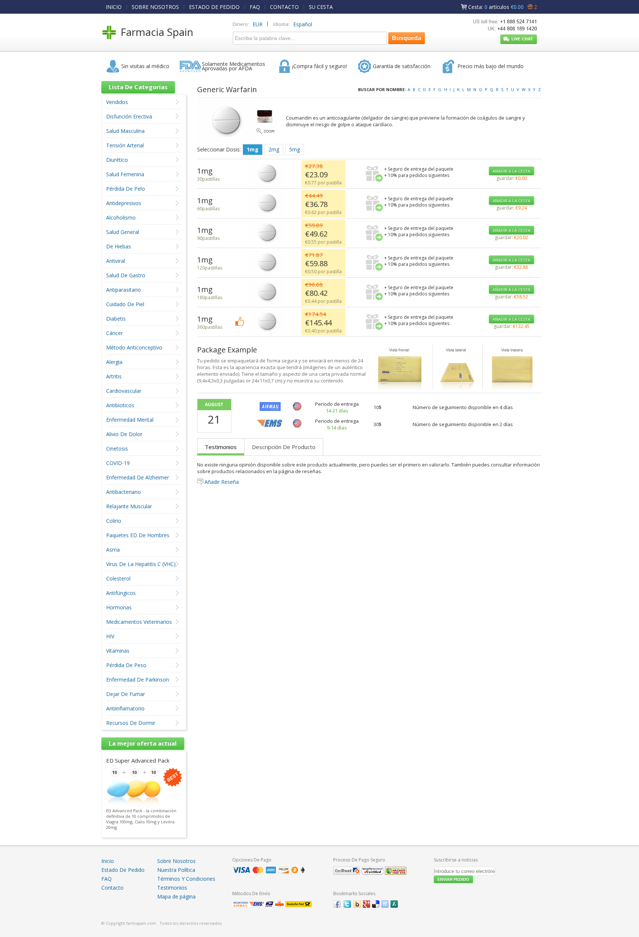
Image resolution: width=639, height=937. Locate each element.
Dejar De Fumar (125, 693)
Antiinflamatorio (125, 708)
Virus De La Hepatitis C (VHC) (141, 564)
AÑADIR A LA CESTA (511, 171)
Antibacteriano (123, 491)
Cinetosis (117, 448)
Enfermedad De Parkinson (137, 679)
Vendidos (117, 102)
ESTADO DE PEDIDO (214, 6)
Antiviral (115, 260)
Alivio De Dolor (124, 434)
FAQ (255, 6)
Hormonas (119, 607)
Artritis (114, 376)
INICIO (114, 6)
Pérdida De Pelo (125, 188)
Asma (113, 549)
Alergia (114, 361)
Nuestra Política (176, 869)
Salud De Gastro (125, 275)
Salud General (122, 231)
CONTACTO (284, 6)
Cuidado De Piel (125, 304)
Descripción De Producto (283, 447)
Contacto (112, 887)
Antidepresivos (123, 203)
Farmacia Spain (157, 32)
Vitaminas (117, 650)
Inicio (107, 860)
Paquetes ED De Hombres (137, 535)
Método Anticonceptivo (134, 347)
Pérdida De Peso (126, 665)
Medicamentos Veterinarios (139, 621)
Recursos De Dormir (130, 722)
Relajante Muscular (129, 506)
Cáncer (114, 333)
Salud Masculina (125, 130)
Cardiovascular (123, 390)
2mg (273, 149)
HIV (110, 636)
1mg (252, 149)
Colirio (113, 520)
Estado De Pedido (123, 869)
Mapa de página (176, 896)
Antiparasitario (123, 289)
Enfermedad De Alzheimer (137, 477)
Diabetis (116, 318)
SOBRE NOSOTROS (155, 6)
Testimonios (221, 447)
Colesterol (118, 578)
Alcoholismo (121, 217)
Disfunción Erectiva (129, 116)
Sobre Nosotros (176, 860)
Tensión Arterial (125, 145)
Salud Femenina (125, 174)
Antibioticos (120, 405)
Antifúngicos (121, 592)
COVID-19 (118, 462)
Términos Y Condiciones (186, 878)
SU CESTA (321, 6)
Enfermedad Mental (129, 419)
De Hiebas (118, 246)
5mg (294, 149)
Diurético (117, 159)
